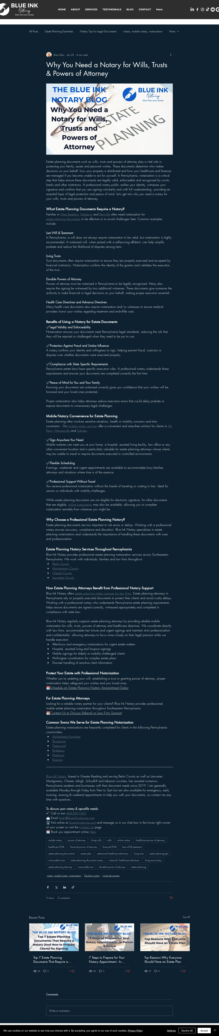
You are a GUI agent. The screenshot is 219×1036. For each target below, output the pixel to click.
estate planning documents (61, 853)
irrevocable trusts (56, 860)
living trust (139, 853)
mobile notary (55, 840)
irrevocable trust (85, 866)
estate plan (86, 853)
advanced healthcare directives (112, 853)
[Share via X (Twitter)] (56, 887)
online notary (123, 840)
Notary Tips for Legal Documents (98, 31)
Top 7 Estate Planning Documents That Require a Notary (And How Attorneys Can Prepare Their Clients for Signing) (52, 959)
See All (186, 917)
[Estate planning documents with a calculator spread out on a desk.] (54, 937)
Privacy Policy (135, 1030)
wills (109, 840)
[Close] (215, 1030)
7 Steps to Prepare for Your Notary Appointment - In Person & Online (107, 959)
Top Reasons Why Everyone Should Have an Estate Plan (163, 959)
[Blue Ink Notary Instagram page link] (202, 9)
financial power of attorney (83, 846)
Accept (204, 1030)
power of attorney (76, 840)
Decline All (187, 1030)
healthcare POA (56, 846)
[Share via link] (73, 887)
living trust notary (153, 860)
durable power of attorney (112, 866)
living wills (96, 840)
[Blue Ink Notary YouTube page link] (213, 9)
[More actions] (171, 55)
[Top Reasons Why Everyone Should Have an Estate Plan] (165, 937)
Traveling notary (92, 875)
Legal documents (111, 875)
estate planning (138, 866)
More (172, 31)
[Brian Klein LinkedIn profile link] (192, 9)
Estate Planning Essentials (59, 31)
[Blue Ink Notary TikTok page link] (207, 9)
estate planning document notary (87, 860)
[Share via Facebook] (47, 887)
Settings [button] (171, 1030)
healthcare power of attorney (150, 840)
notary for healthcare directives (124, 860)
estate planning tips (158, 853)
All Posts (33, 31)
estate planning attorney (60, 866)
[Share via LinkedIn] (64, 887)
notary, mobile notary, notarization (142, 31)
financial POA (110, 846)
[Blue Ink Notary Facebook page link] (197, 9)
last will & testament (132, 846)
